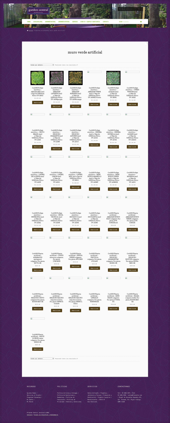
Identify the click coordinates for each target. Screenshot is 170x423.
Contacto (106, 22)
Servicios (75, 22)
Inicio (31, 30)
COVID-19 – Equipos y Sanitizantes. (90, 22)
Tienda (28, 22)
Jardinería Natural (50, 22)
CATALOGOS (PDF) (37, 22)
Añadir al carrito (38, 102)
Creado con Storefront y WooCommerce (46, 414)
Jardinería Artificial (64, 22)
